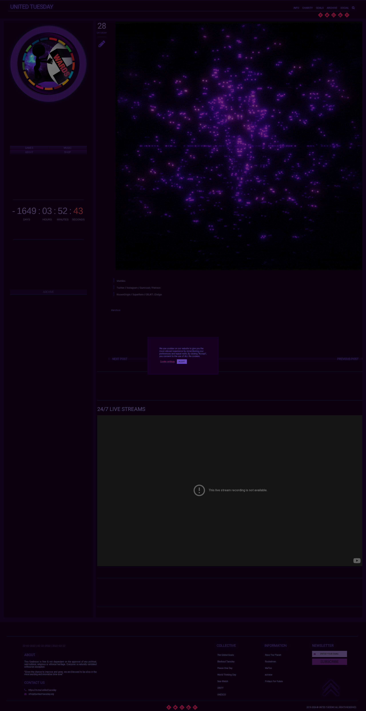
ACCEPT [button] (182, 362)
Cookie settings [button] (167, 361)
